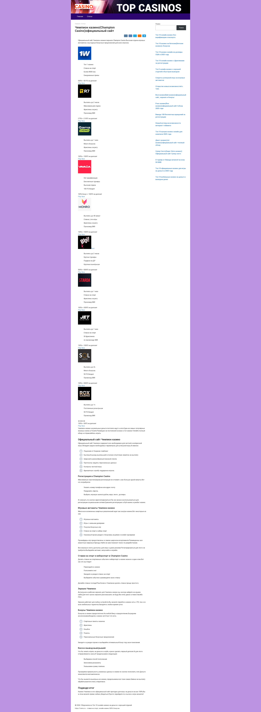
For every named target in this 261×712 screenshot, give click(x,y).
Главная (80, 16)
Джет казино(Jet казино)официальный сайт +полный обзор (169, 142)
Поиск (157, 24)
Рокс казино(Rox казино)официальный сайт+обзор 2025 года (169, 106)
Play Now (81, 83)
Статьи (89, 16)
